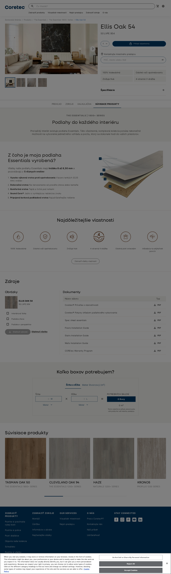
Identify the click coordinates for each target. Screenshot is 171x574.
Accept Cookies (130, 570)
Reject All (131, 564)
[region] (85, 563)
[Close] (167, 563)
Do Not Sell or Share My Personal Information (130, 557)
